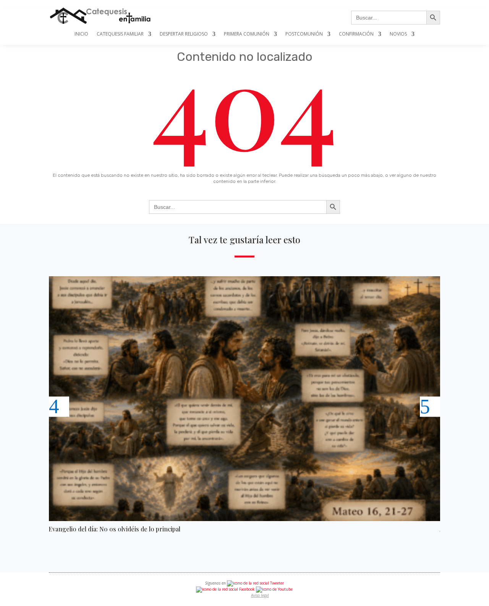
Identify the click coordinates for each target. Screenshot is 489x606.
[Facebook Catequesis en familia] (225, 589)
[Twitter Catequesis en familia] (255, 583)
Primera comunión (246, 34)
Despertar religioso (184, 34)
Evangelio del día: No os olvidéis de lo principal (114, 529)
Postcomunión (304, 34)
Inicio (81, 34)
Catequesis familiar (120, 34)
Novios (398, 34)
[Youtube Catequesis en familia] (274, 589)
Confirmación (356, 34)
